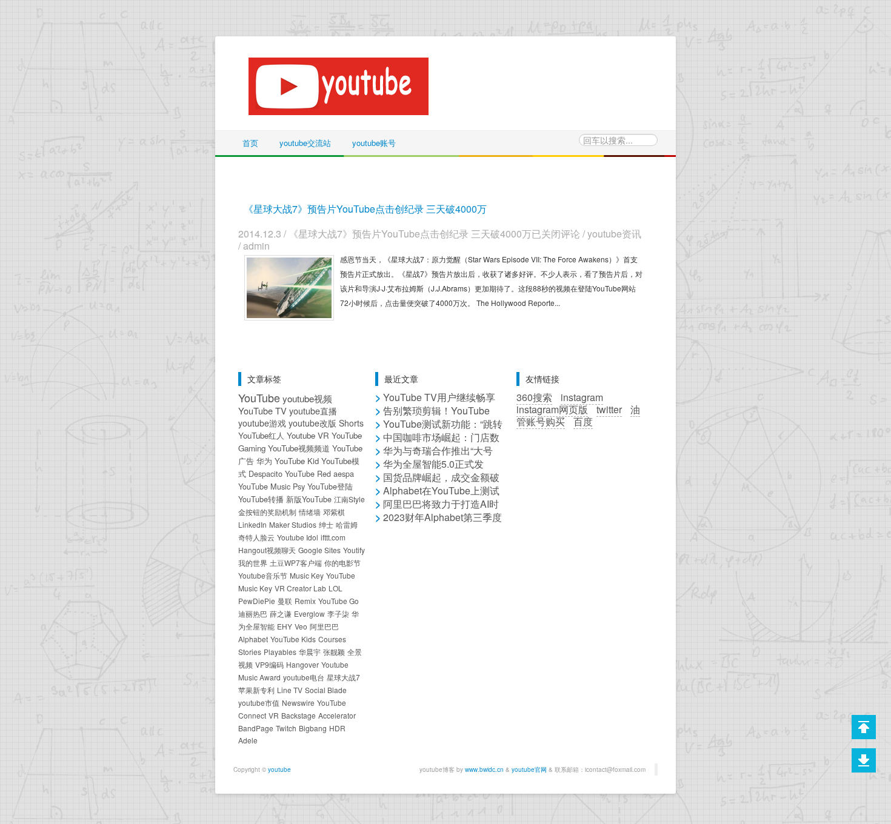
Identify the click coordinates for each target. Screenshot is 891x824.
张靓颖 (334, 651)
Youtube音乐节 (262, 575)
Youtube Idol (297, 537)
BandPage (255, 728)
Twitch (286, 728)
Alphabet (253, 639)
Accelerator (337, 715)
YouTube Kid (297, 461)
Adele (248, 740)
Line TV (289, 690)
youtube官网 (529, 769)
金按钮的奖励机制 (267, 512)
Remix (305, 601)
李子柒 (338, 613)
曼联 (285, 601)
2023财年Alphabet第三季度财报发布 (438, 523)
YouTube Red (308, 473)
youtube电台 (303, 677)
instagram (582, 397)
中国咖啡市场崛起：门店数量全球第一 (437, 443)
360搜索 (534, 397)
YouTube (259, 397)
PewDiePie (256, 601)
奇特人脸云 (256, 537)
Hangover (302, 664)
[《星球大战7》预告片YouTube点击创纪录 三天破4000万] (289, 286)
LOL (335, 588)
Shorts (351, 423)
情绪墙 (310, 512)
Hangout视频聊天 (267, 550)
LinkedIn (252, 524)
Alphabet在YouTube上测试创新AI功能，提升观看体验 (437, 496)
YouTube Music (264, 486)
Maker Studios (292, 524)
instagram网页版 (552, 409)
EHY (284, 626)
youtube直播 (313, 410)
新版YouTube (309, 499)
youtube (279, 769)
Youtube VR (308, 435)
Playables (280, 651)
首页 (250, 142)
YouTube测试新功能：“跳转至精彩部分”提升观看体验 (438, 430)
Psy (299, 486)
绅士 (326, 524)
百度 (583, 421)
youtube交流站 (305, 142)
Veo (301, 626)
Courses (332, 639)
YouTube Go (338, 601)
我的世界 (252, 562)
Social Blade (326, 690)
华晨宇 (310, 651)
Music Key (307, 575)
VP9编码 (269, 664)
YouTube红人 (261, 435)
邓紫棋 (334, 512)
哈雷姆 (347, 524)
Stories (249, 651)
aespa (343, 473)
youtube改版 (312, 423)
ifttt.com (333, 537)
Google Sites (319, 550)
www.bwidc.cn (484, 769)
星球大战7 (343, 677)
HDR (337, 728)
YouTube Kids (293, 639)
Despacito (265, 473)
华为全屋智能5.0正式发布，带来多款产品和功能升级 (438, 470)
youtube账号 (374, 142)
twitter (609, 409)
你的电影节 (342, 562)
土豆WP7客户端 (296, 562)
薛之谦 (281, 613)
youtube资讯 (614, 234)
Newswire (298, 702)
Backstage (298, 715)
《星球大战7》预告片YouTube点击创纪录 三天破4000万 (365, 209)
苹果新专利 (256, 690)
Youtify (354, 550)
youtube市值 (258, 702)
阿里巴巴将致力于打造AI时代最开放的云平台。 (437, 510)
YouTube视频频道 (299, 448)
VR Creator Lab (300, 588)
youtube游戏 (262, 423)
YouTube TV (262, 410)
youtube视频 (307, 398)
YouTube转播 (261, 499)
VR (274, 715)
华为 (264, 461)
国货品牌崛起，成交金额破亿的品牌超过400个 (437, 483)
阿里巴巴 (324, 626)
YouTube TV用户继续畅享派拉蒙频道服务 (435, 403)
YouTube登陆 (330, 486)
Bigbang (313, 728)
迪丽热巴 (252, 613)
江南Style (349, 499)
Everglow (309, 613)
